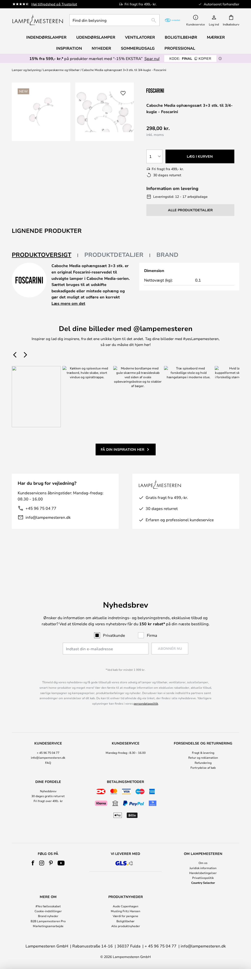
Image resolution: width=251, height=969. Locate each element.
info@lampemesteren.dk (48, 517)
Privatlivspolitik (203, 878)
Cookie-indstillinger (48, 911)
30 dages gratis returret (48, 796)
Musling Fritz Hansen (125, 911)
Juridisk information (202, 868)
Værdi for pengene (125, 916)
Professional (179, 48)
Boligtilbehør (125, 921)
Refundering (203, 763)
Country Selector (203, 883)
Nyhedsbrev (48, 791)
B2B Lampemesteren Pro (48, 921)
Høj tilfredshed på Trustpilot (54, 4)
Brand (167, 254)
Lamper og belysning (26, 70)
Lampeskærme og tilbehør (61, 70)
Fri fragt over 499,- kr (48, 801)
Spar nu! (152, 58)
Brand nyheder (48, 916)
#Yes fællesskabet (48, 906)
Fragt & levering (203, 753)
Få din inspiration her (122, 449)
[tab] (45, 255)
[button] (123, 93)
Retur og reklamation (203, 757)
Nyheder (101, 48)
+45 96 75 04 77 (40, 508)
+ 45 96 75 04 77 (48, 753)
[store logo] (37, 20)
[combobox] (114, 20)
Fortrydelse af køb (203, 767)
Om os (203, 863)
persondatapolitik (146, 703)
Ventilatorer (140, 37)
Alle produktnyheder (125, 926)
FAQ (48, 763)
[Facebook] (33, 863)
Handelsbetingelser (203, 873)
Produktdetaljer (113, 254)
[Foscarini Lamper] (170, 90)
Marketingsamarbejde (48, 926)
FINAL (190, 58)
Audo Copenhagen (125, 906)
